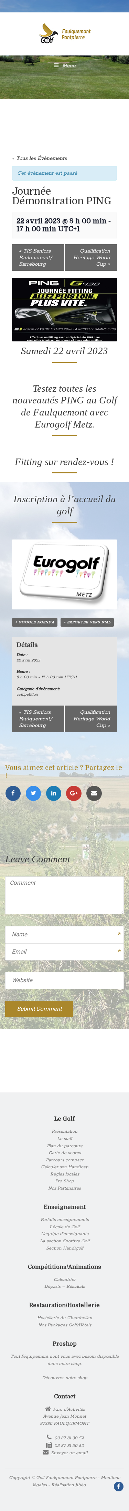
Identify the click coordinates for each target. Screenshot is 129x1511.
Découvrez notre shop (64, 1378)
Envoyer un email (69, 1453)
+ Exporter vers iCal (87, 622)
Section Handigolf (64, 1248)
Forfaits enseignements (65, 1220)
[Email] (95, 793)
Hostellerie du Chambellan (64, 1318)
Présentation (64, 1131)
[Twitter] (35, 793)
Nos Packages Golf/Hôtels (64, 1325)
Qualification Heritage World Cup (91, 257)
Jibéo (80, 1485)
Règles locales (64, 1174)
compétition (27, 694)
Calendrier (65, 1280)
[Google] (76, 793)
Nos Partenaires (64, 1188)
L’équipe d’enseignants (64, 1234)
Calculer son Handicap (64, 1167)
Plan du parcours (64, 1146)
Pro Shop (64, 1181)
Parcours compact (64, 1160)
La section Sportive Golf (64, 1241)
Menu (68, 65)
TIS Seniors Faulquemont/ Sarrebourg (35, 257)
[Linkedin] (56, 793)
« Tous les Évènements (39, 158)
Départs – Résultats (64, 1286)
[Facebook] (15, 793)
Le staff (64, 1139)
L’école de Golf (64, 1227)
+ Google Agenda (34, 622)
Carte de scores (65, 1153)
